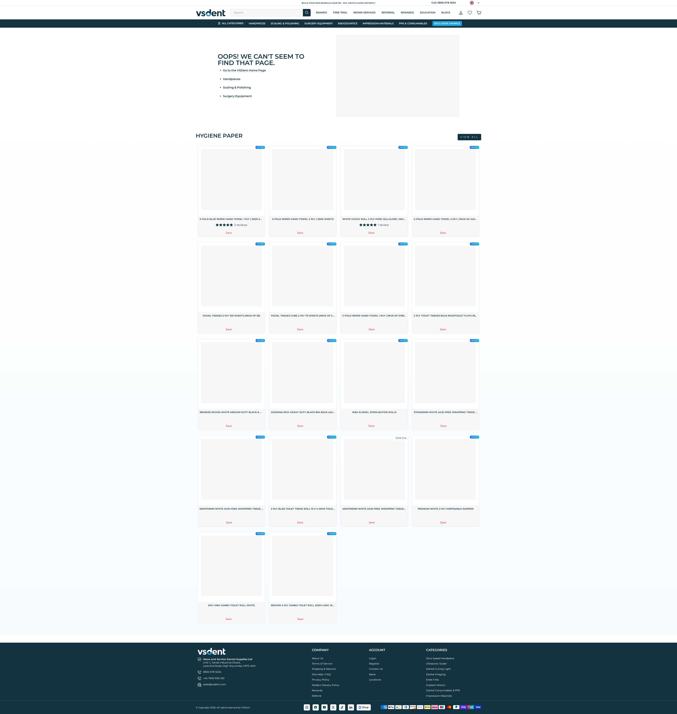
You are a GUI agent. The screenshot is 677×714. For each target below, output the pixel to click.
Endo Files (432, 679)
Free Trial (340, 12)
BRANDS (321, 12)
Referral (316, 695)
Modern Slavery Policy (325, 685)
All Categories (230, 23)
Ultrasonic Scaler (436, 663)
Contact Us (376, 668)
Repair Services (364, 12)
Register (374, 663)
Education (427, 12)
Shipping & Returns (324, 668)
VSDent (245, 707)
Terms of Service (322, 663)
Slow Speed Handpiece (440, 658)
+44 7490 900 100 (213, 678)
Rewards (407, 12)
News (372, 674)
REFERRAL (388, 12)
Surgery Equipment (318, 23)
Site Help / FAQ (321, 674)
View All (469, 137)
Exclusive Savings (447, 23)
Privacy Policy (320, 679)
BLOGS (445, 12)
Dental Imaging (436, 674)
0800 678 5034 (446, 2)
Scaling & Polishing (285, 23)
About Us (317, 658)
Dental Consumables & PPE (443, 690)
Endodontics (347, 23)
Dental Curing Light (438, 668)
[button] (224, 225)
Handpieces (257, 23)
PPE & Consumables (413, 23)
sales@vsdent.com (214, 684)
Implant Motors (435, 685)
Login (372, 658)
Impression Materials (378, 23)
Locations (375, 679)
